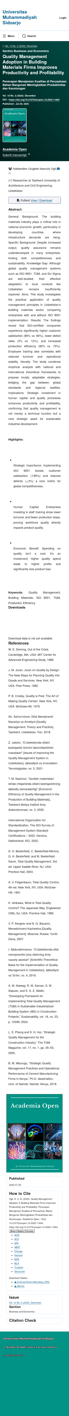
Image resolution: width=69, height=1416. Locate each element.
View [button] (34, 200)
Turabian (18, 1267)
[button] (8, 36)
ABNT (17, 1247)
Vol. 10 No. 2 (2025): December (21, 46)
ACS (16, 1239)
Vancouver (19, 1271)
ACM (16, 1235)
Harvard (18, 1255)
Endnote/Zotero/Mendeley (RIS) (33, 1282)
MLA (16, 1263)
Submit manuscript (15, 155)
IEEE (16, 1259)
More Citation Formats (21, 1231)
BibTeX (20, 1286)
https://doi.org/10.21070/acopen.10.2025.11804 (34, 99)
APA (16, 1243)
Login (62, 18)
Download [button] (45, 200)
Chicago (18, 1251)
